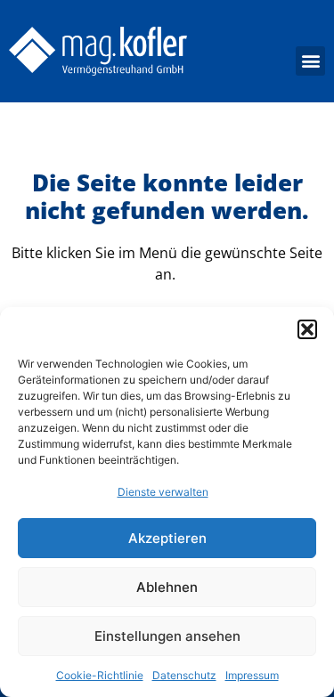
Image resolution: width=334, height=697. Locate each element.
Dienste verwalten (163, 491)
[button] (307, 329)
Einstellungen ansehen (167, 636)
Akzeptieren (167, 538)
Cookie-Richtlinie (99, 675)
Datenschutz (184, 675)
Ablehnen (167, 587)
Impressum (252, 675)
